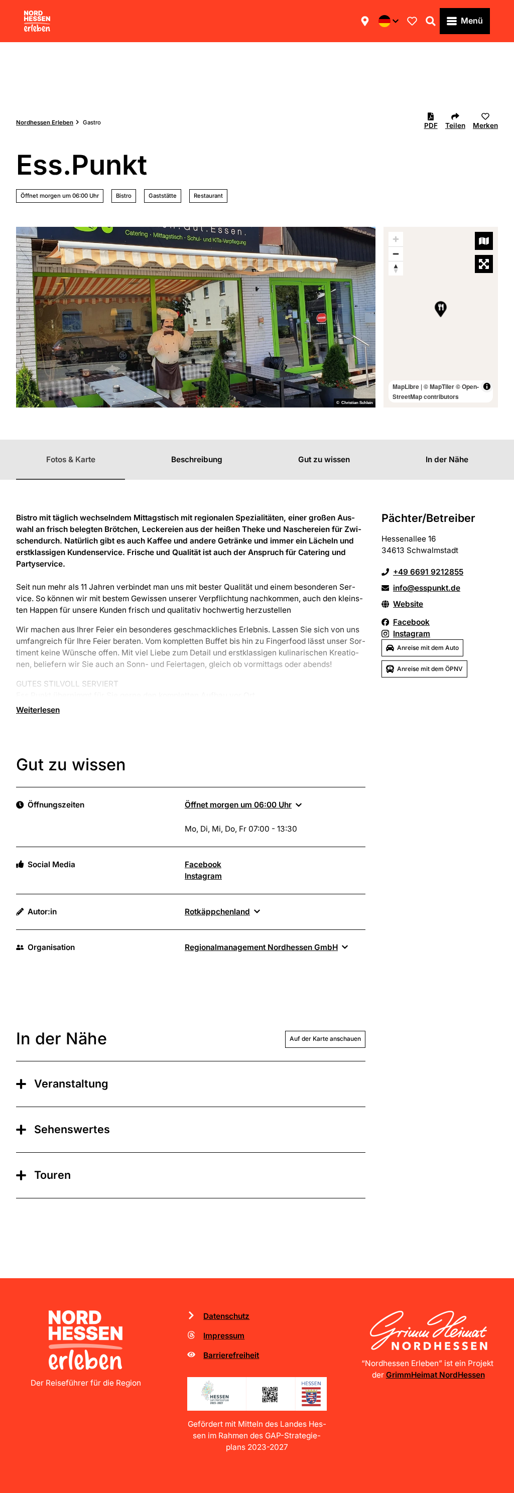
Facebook (203, 864)
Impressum (223, 1335)
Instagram (203, 876)
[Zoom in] (396, 239)
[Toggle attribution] (487, 386)
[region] (440, 317)
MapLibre (406, 386)
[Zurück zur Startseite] (37, 21)
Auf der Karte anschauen (325, 1038)
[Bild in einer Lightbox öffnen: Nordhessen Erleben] (85, 1340)
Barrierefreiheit (231, 1355)
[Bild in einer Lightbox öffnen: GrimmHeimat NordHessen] (428, 1330)
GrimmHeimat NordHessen (435, 1375)
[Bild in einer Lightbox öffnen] (256, 1394)
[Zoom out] (396, 253)
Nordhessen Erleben (44, 122)
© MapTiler (439, 386)
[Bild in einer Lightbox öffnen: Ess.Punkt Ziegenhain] (195, 317)
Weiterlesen (38, 710)
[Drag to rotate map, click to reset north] (396, 268)
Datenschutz (226, 1316)
